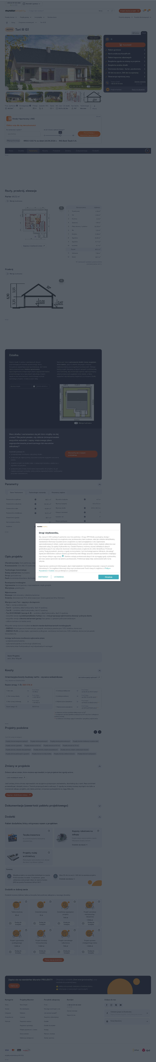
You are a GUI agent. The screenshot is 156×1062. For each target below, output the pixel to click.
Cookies (51, 571)
